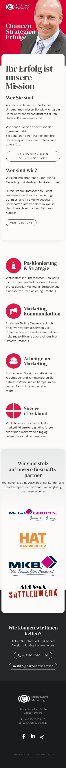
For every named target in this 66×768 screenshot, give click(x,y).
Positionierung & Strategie (40, 266)
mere (38, 436)
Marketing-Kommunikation (42, 311)
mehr (49, 291)
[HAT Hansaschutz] (33, 540)
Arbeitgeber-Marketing (38, 361)
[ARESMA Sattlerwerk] (33, 591)
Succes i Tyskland (35, 411)
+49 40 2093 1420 (35, 655)
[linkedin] (51, 5)
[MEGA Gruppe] (33, 515)
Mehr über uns (21, 222)
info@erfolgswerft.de (35, 666)
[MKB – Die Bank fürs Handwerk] (33, 566)
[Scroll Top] (33, 687)
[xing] (58, 5)
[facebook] (44, 5)
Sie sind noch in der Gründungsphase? (33, 156)
